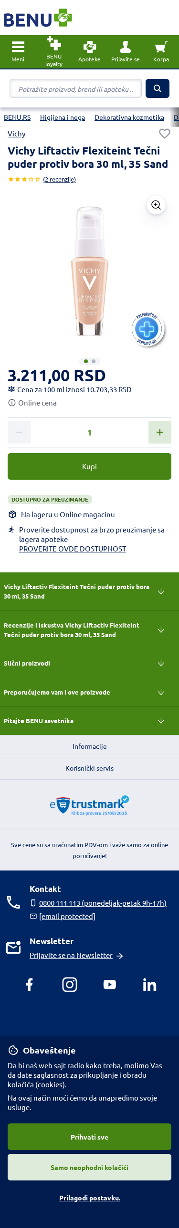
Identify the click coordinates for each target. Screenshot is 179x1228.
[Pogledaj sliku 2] (93, 361)
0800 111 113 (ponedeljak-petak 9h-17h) (103, 902)
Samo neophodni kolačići (89, 1167)
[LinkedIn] (150, 984)
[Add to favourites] (164, 133)
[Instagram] (69, 984)
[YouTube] (109, 984)
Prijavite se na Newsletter (71, 954)
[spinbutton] (89, 432)
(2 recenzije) (59, 179)
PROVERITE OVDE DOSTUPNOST (72, 548)
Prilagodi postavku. (89, 1197)
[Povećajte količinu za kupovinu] (159, 432)
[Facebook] (29, 984)
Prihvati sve (89, 1136)
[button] (125, 51)
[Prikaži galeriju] (156, 204)
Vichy (16, 133)
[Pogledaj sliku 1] (86, 361)
